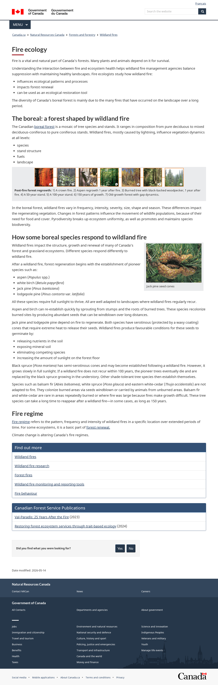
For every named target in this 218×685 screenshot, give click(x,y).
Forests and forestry (82, 35)
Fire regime (21, 421)
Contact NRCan (20, 591)
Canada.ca (19, 35)
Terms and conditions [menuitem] (98, 677)
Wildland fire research (32, 466)
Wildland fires (109, 35)
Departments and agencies (92, 609)
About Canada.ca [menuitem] (70, 677)
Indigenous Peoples (152, 632)
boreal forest (44, 126)
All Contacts (18, 609)
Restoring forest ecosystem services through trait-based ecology (65, 526)
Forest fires (23, 475)
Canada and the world (89, 656)
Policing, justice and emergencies (96, 644)
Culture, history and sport (91, 638)
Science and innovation (154, 626)
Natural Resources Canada (47, 35)
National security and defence (94, 632)
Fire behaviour (26, 493)
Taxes (15, 662)
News (80, 591)
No (131, 548)
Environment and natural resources (97, 626)
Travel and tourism (23, 638)
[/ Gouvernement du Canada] (42, 12)
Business (17, 644)
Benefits (16, 650)
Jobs (14, 626)
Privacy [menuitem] (120, 677)
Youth (144, 644)
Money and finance (88, 662)
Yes (120, 548)
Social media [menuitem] (19, 677)
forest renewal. (98, 427)
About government (152, 609)
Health (15, 656)
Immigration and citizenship (28, 632)
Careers (145, 591)
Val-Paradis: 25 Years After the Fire (42, 517)
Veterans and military (153, 638)
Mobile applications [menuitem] (43, 677)
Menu (18, 24)
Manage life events (152, 650)
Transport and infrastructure (93, 650)
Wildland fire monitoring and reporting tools (49, 484)
